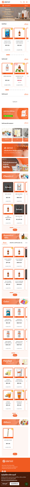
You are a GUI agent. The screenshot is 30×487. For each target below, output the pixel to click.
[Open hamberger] (26, 2)
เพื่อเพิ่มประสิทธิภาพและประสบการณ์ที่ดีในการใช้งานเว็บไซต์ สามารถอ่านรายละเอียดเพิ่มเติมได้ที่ (13, 479)
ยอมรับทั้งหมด (14, 483)
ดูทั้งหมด (26, 5)
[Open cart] (23, 2)
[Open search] (21, 2)
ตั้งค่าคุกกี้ (4, 483)
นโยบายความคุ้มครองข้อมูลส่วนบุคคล (9, 480)
